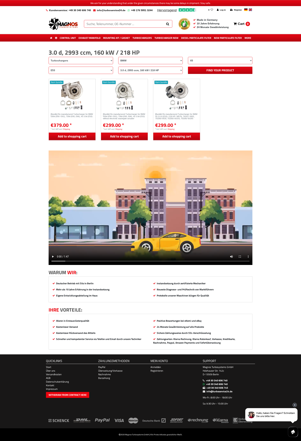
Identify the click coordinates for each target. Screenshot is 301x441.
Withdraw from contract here (68, 395)
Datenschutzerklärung (57, 381)
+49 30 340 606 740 (216, 380)
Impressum (52, 389)
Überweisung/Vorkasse (110, 370)
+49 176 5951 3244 (142, 10)
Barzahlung (104, 378)
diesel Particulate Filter (196, 38)
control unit (68, 38)
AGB (48, 378)
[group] (72, 95)
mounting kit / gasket (116, 38)
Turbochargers (142, 38)
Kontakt (50, 385)
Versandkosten (54, 374)
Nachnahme (104, 374)
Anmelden (155, 367)
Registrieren (156, 370)
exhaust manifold (90, 38)
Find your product (220, 70)
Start (48, 367)
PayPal (101, 367)
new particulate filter (228, 38)
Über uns (50, 370)
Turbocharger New (166, 38)
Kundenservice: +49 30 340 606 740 (70, 10)
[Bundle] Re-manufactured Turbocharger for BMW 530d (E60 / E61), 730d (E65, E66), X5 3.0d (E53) (72, 115)
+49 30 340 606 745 (217, 388)
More (248, 38)
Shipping (66, 129)
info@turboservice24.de (111, 10)
